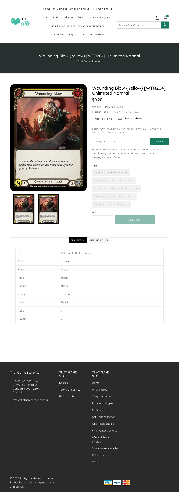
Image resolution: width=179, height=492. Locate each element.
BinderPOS (17, 486)
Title (94, 165)
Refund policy (67, 396)
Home (95, 382)
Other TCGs (99, 455)
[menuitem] (46, 8)
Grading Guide (133, 118)
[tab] (78, 240)
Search (63, 382)
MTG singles (99, 389)
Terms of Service (70, 389)
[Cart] (165, 18)
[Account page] (157, 18)
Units (95, 212)
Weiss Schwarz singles (101, 439)
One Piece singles (103, 423)
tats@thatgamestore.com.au (28, 400)
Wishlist (96, 462)
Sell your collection (103, 417)
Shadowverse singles (105, 448)
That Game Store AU (89, 61)
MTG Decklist (100, 410)
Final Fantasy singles (104, 430)
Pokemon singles (102, 403)
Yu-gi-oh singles (102, 396)
